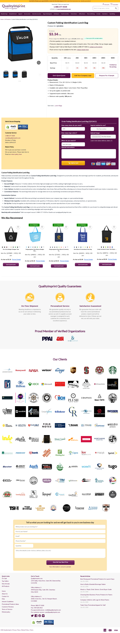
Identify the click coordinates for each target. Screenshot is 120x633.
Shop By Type (4, 14)
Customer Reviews (8, 607)
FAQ (3, 599)
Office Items (82, 14)
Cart (117, 17)
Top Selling (112, 14)
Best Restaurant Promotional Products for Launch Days (97, 579)
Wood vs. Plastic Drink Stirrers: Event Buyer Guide (96, 589)
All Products (5, 586)
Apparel (20, 14)
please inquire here (83, 49)
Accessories (27, 14)
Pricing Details (16, 259)
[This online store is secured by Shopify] (11, 127)
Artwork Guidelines (8, 601)
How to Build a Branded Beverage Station (93, 584)
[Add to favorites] (18, 227)
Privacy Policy (16, 630)
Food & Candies (65, 14)
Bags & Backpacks (47, 14)
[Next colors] (40, 74)
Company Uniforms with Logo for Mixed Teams (94, 600)
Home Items (74, 14)
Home (4, 591)
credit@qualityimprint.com (53, 610)
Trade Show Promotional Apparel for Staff (92, 605)
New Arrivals (6, 584)
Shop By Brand (12, 14)
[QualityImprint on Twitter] (32, 616)
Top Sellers (5, 581)
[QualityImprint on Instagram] (43, 616)
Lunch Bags (58, 105)
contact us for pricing (95, 47)
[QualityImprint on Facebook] (36, 616)
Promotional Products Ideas (10, 604)
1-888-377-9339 (60, 7)
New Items (105, 14)
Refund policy (6, 612)
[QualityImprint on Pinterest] (39, 616)
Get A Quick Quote (11, 264)
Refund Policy (25, 630)
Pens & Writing (91, 14)
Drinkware (56, 14)
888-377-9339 (40, 605)
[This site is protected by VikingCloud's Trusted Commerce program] (23, 127)
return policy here (16, 154)
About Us (5, 594)
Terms (31, 630)
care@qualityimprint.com (64, 9)
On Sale (98, 14)
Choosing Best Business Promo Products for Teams (96, 594)
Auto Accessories (36, 14)
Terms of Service (7, 609)
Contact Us (5, 596)
